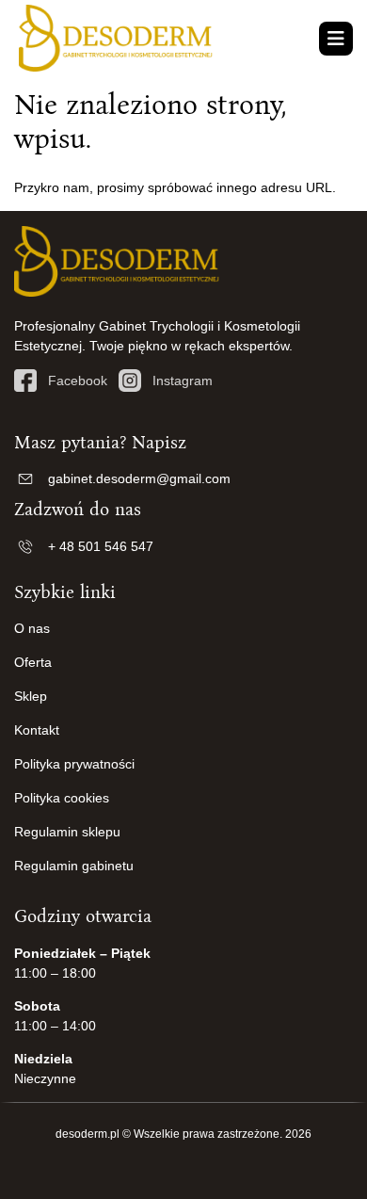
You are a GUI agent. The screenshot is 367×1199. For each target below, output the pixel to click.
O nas (32, 628)
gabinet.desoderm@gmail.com (139, 478)
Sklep (30, 696)
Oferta (33, 662)
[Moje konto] (313, 39)
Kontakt (36, 729)
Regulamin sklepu (67, 831)
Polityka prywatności (74, 763)
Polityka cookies (61, 797)
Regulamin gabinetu (74, 865)
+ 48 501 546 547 (100, 546)
